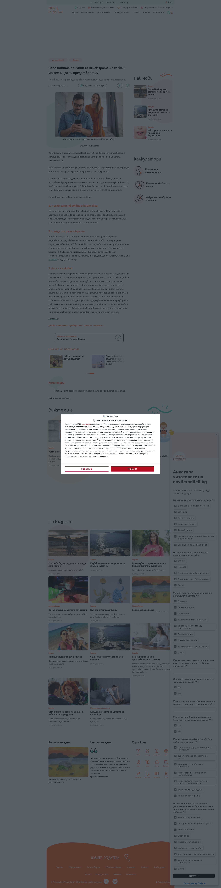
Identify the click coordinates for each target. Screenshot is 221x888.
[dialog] (110, 444)
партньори (86, 424)
